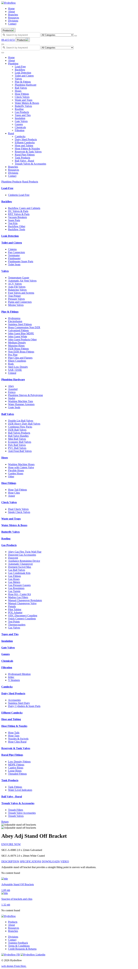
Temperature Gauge (18, 277)
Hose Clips (14, 492)
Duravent (13, 557)
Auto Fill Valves (16, 286)
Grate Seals (14, 407)
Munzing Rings (16, 345)
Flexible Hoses (16, 470)
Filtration (19, 130)
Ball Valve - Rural (24, 160)
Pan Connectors (16, 252)
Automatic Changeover (20, 563)
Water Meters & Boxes (27, 103)
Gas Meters (14, 582)
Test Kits (13, 223)
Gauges (19, 124)
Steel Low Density (18, 366)
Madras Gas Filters (18, 597)
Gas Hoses (14, 579)
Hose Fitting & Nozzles (27, 148)
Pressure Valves (16, 298)
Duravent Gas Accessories (22, 554)
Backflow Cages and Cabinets (24, 208)
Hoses (18, 90)
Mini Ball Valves (17, 438)
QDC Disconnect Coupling (22, 615)
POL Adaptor (15, 612)
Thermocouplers (16, 624)
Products (12, 921)
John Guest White (17, 336)
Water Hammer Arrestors (21, 404)
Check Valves (22, 96)
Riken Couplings (17, 360)
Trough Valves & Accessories (30, 163)
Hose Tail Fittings (17, 489)
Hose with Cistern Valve (21, 467)
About (11, 11)
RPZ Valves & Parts (18, 214)
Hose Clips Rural (17, 741)
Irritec (11, 677)
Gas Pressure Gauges (19, 585)
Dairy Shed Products (26, 139)
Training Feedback (18, 942)
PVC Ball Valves (17, 448)
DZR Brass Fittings (18, 348)
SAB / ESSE (15, 369)
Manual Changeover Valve (22, 603)
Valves (18, 78)
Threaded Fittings (17, 773)
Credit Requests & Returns (22, 948)
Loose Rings (15, 770)
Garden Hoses (15, 473)
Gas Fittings (14, 576)
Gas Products (22, 112)
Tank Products (22, 157)
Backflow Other (16, 226)
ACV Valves (15, 283)
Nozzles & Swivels (18, 738)
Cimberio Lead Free (18, 194)
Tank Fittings (15, 786)
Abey (11, 386)
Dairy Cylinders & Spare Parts (24, 706)
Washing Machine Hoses (21, 464)
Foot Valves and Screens (21, 292)
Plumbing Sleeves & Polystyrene (25, 395)
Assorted (13, 389)
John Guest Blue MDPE (21, 333)
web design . (13, 966)
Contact (12, 23)
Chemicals (20, 127)
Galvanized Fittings (18, 330)
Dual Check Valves (18, 509)
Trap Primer (14, 295)
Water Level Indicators (20, 789)
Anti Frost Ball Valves (20, 451)
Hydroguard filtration (19, 674)
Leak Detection (23, 72)
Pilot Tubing (14, 609)
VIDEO (64, 861)
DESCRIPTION (10, 861)
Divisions (13, 20)
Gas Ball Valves (16, 570)
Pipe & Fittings (23, 81)
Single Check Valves (19, 512)
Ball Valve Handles (18, 435)
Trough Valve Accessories (22, 812)
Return (5, 821)
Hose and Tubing (24, 145)
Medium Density (17, 342)
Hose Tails (13, 732)
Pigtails (12, 606)
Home (11, 8)
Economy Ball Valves (19, 441)
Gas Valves (14, 627)
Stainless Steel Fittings (20, 324)
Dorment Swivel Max (19, 566)
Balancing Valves (17, 289)
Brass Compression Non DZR (24, 327)
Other (11, 476)
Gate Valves (21, 121)
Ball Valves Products (19, 432)
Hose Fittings (22, 93)
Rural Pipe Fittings (25, 154)
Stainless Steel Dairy (19, 703)
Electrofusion (15, 321)
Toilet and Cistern (24, 75)
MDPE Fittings (16, 764)
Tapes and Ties (23, 115)
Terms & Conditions (19, 945)
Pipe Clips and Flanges (20, 357)
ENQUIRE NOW (11, 844)
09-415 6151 (8, 39)
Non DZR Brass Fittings (21, 351)
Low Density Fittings (19, 761)
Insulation (20, 118)
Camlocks (20, 136)
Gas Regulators (16, 588)
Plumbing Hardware (25, 84)
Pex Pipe (13, 354)
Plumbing (13, 63)
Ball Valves (21, 87)
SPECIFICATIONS (30, 861)
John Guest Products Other (22, 339)
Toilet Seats (14, 264)
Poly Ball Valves (17, 445)
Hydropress (14, 318)
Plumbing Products (11, 181)
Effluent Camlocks (25, 142)
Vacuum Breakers (17, 217)
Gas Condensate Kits (19, 573)
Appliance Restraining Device (24, 560)
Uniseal (12, 372)
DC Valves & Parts (18, 211)
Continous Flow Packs (20, 426)
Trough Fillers (15, 809)
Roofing (19, 109)
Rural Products (30, 181)
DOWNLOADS (51, 861)
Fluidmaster (14, 258)
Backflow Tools (16, 229)
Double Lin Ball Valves (20, 420)
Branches (13, 14)
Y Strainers (14, 680)
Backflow (20, 69)
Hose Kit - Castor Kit (19, 594)
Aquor (11, 495)
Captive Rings (15, 767)
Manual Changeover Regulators (25, 600)
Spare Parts (14, 220)
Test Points (14, 621)
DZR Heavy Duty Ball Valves (24, 423)
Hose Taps (13, 735)
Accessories (14, 700)
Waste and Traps (23, 100)
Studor (11, 398)
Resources (13, 17)
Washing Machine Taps (20, 401)
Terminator (14, 255)
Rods (11, 363)
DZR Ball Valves (17, 429)
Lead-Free (20, 66)
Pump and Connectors (20, 301)
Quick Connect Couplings (22, 618)
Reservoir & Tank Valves (28, 151)
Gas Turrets (14, 591)
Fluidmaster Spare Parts (20, 261)
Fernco (11, 392)
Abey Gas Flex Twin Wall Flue (24, 551)
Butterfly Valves (23, 106)
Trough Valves (16, 815)
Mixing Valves (16, 304)
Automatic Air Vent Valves (22, 280)
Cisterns (12, 249)
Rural (11, 133)
